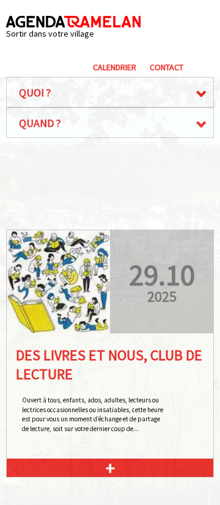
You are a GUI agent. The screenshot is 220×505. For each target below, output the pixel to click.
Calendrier (114, 67)
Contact (166, 67)
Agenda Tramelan (73, 21)
